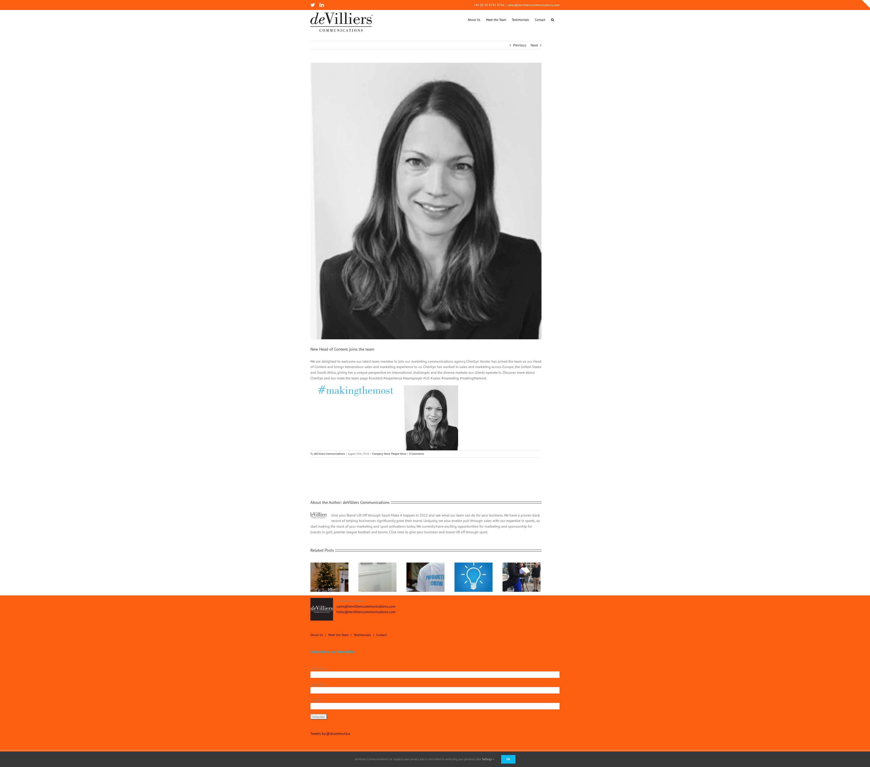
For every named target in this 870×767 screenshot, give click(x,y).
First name (318, 668)
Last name (318, 684)
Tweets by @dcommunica (330, 733)
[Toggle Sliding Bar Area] (866, 4)
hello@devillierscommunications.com (366, 611)
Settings (487, 759)
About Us (316, 635)
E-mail (316, 700)
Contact (381, 635)
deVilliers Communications (329, 453)
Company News (381, 453)
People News (398, 453)
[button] (552, 19)
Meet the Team (338, 635)
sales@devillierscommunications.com (534, 5)
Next (534, 45)
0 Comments (416, 453)
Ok (508, 759)
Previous (519, 45)
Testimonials (362, 635)
